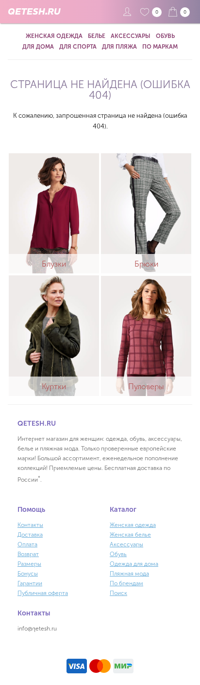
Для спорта (78, 46)
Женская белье (130, 534)
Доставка (30, 534)
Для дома (38, 46)
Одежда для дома (134, 563)
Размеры (29, 563)
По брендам (126, 583)
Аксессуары (130, 36)
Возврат (28, 554)
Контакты (30, 525)
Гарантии (29, 583)
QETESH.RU (34, 12)
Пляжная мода (129, 573)
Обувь (165, 36)
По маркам (160, 46)
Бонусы (27, 573)
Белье (96, 36)
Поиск (118, 593)
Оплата (27, 544)
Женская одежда (54, 36)
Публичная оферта (42, 593)
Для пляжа (119, 46)
